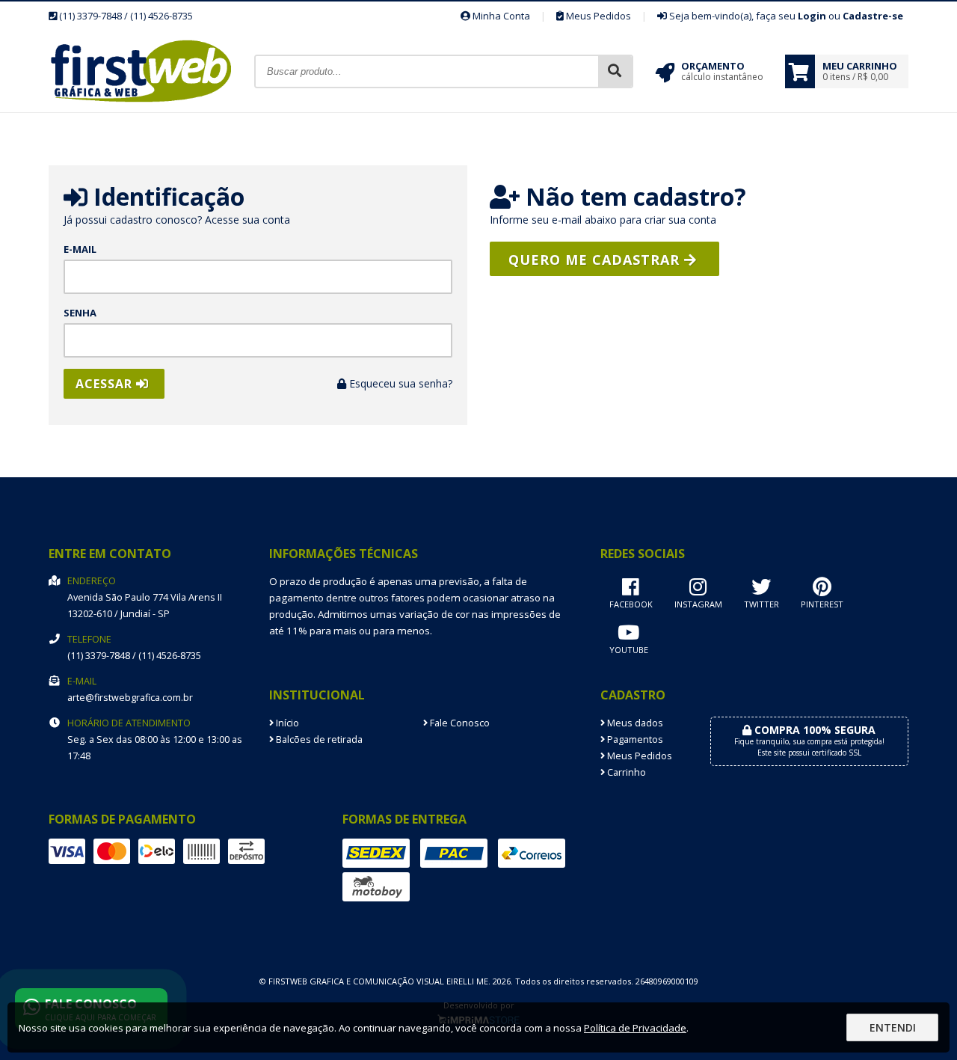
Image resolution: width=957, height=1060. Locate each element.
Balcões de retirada (318, 739)
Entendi (893, 1027)
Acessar (106, 384)
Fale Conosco (459, 723)
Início (286, 723)
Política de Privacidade (635, 1028)
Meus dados (634, 723)
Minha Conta (500, 15)
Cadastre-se (873, 15)
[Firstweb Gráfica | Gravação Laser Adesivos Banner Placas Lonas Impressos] (151, 108)
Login (812, 15)
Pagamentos (634, 739)
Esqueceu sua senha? (399, 383)
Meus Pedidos (597, 15)
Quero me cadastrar (596, 260)
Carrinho (625, 772)
